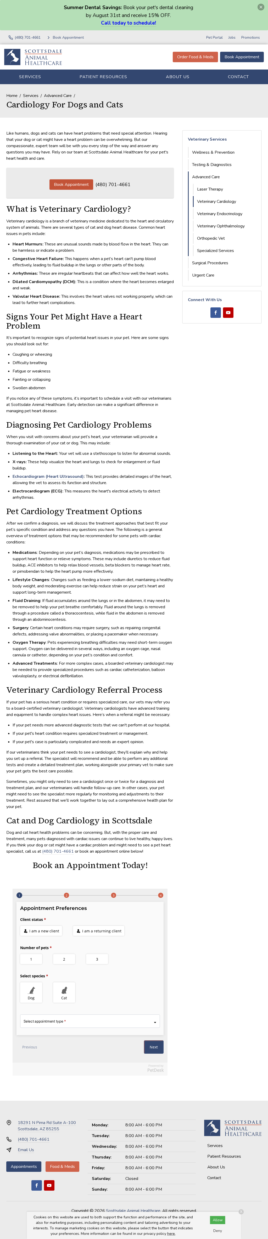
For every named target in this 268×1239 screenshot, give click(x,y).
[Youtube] (228, 312)
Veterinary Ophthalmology (221, 226)
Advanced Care (58, 96)
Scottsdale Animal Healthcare (133, 1211)
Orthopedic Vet (211, 238)
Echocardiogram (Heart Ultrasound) (48, 476)
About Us (177, 77)
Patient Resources (103, 77)
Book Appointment (242, 57)
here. (171, 1233)
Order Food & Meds (195, 57)
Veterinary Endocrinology (219, 214)
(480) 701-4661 (113, 184)
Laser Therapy (210, 189)
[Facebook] (215, 312)
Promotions (250, 37)
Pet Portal (214, 37)
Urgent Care (203, 275)
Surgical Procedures (210, 263)
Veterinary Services (207, 139)
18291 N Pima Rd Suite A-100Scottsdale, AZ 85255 (47, 1126)
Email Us (26, 1150)
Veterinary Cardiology (216, 201)
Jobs (232, 37)
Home (12, 96)
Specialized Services (215, 251)
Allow (218, 1220)
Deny (217, 1230)
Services (30, 77)
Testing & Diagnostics (212, 165)
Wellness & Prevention (213, 152)
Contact (238, 77)
